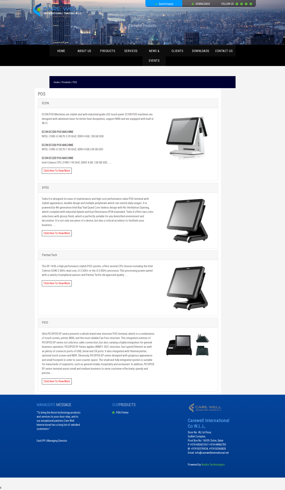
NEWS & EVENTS (154, 56)
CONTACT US (224, 51)
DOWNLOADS (200, 51)
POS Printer (120, 412)
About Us (84, 51)
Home (61, 51)
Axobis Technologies (213, 464)
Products (107, 51)
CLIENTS (177, 51)
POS (74, 82)
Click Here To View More (57, 170)
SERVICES (131, 51)
